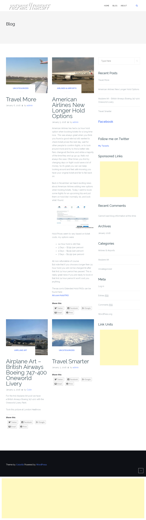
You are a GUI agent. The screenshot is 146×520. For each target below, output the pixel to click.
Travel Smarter (70, 361)
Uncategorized (21, 88)
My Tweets (103, 146)
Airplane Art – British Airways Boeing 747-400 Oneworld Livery (26, 372)
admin (30, 105)
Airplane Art (20, 350)
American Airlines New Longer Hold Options (68, 107)
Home (106, 6)
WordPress (41, 464)
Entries (103, 295)
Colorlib (20, 464)
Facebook (105, 121)
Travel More (21, 99)
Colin (29, 390)
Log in (101, 286)
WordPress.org (105, 314)
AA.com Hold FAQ (60, 295)
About (124, 6)
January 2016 (104, 233)
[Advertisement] (119, 179)
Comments (105, 305)
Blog (114, 6)
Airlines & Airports (66, 88)
